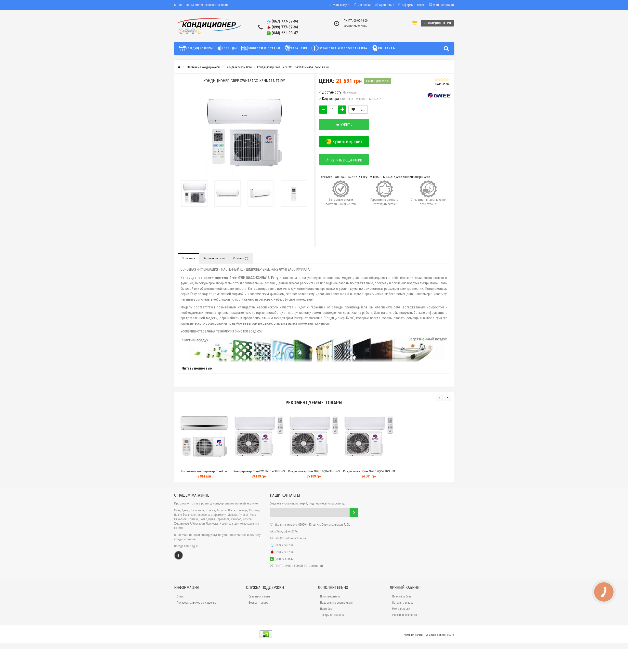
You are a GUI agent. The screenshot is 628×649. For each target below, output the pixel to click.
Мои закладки (401, 608)
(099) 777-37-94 (284, 27)
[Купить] (191, 465)
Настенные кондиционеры (203, 67)
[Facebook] (178, 555)
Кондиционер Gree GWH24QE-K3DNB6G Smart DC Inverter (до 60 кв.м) (259, 473)
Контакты (386, 48)
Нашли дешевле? (377, 81)
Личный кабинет (402, 596)
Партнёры (326, 608)
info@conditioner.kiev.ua (290, 538)
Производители (330, 596)
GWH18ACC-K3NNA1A (381, 177)
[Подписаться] (354, 512)
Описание (188, 258)
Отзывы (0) (240, 258)
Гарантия (299, 48)
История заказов (402, 602)
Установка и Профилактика (342, 48)
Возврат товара (258, 602)
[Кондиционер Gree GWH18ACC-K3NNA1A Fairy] (194, 193)
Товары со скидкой (332, 615)
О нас (178, 5)
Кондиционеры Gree (239, 67)
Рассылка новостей (404, 615)
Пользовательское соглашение (207, 5)
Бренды (230, 48)
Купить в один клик (345, 160)
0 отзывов (442, 84)
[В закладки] (353, 109)
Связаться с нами (260, 596)
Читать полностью (197, 368)
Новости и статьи (264, 48)
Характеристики (214, 258)
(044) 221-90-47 (284, 33)
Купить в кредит (346, 141)
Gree (399, 177)
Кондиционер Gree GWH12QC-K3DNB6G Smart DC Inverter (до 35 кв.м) (369, 473)
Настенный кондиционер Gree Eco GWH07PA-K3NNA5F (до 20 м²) (204, 473)
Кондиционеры (199, 48)
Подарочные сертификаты (336, 602)
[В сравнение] (363, 109)
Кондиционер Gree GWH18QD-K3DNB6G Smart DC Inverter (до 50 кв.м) (314, 473)
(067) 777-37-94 (284, 21)
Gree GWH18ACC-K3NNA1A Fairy (346, 177)
